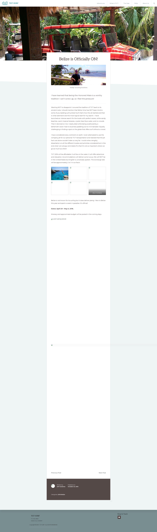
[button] (154, 3)
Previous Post (56, 473)
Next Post (102, 473)
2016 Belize (61, 494)
